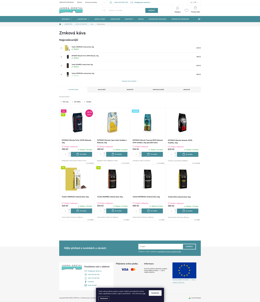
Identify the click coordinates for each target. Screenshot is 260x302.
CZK (195, 2)
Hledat (151, 10)
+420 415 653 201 (93, 275)
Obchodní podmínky (91, 2)
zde (144, 293)
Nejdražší (130, 89)
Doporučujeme (73, 89)
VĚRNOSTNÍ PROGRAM (66, 2)
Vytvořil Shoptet (196, 298)
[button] (69, 153)
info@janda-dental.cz (95, 271)
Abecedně (186, 89)
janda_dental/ (92, 285)
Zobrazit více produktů (129, 81)
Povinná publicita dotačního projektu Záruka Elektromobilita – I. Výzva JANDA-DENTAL (155, 270)
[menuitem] (67, 19)
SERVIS (79, 2)
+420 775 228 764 (93, 278)
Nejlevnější (101, 89)
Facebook (91, 282)
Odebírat (189, 247)
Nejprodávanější (158, 89)
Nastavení (104, 298)
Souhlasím (155, 293)
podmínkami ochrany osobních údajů (169, 252)
